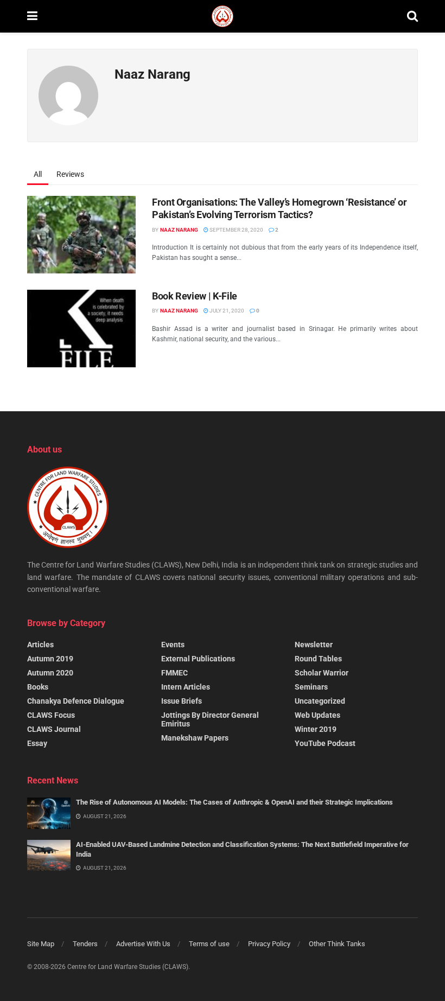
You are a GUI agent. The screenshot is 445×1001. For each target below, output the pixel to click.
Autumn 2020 (50, 672)
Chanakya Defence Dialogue (75, 701)
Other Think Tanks (337, 944)
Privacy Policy (269, 944)
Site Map (40, 944)
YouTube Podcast (325, 743)
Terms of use (209, 944)
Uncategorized (320, 701)
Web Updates (317, 715)
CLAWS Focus (51, 715)
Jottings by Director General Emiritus (210, 719)
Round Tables (318, 658)
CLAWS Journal (54, 729)
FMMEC (174, 672)
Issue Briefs (181, 701)
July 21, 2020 (226, 311)
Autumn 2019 (50, 658)
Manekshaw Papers (194, 738)
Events (173, 644)
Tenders (85, 944)
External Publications (198, 658)
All (38, 174)
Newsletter (314, 644)
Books (37, 687)
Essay (37, 743)
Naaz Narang (179, 230)
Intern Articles (185, 687)
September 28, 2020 (235, 230)
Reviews (70, 174)
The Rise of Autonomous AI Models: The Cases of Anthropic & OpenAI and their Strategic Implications (234, 802)
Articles (40, 644)
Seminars (311, 687)
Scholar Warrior (321, 672)
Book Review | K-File (194, 296)
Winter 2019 (315, 729)
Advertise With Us (143, 944)
